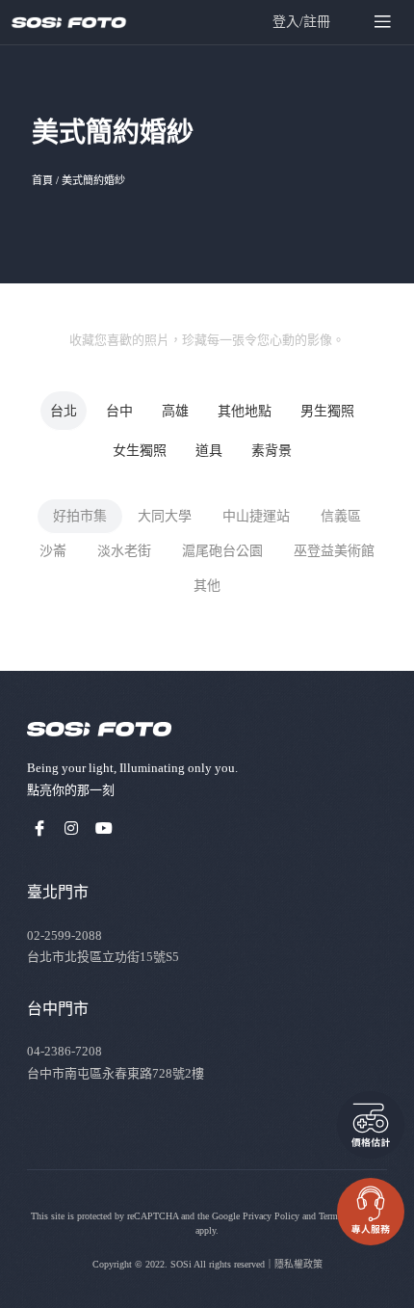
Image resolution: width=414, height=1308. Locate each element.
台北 (63, 411)
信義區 (341, 516)
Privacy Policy (271, 1216)
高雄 (175, 411)
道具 (208, 450)
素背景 (271, 450)
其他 (207, 585)
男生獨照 (327, 411)
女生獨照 (140, 450)
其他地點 (245, 411)
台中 (119, 411)
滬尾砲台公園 (222, 551)
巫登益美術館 (334, 551)
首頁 (42, 180)
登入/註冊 (301, 21)
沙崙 (52, 551)
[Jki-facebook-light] (39, 828)
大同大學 (165, 516)
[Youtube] (103, 828)
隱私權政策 (298, 1264)
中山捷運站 (256, 516)
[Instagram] (72, 828)
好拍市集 (80, 516)
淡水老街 (124, 551)
